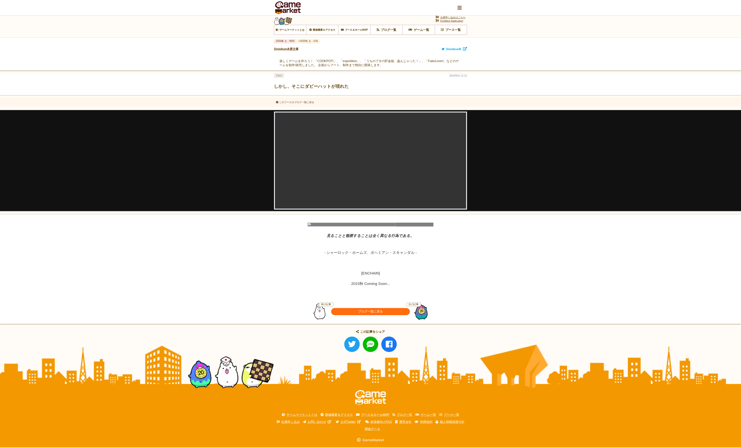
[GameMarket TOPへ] (370, 397)
